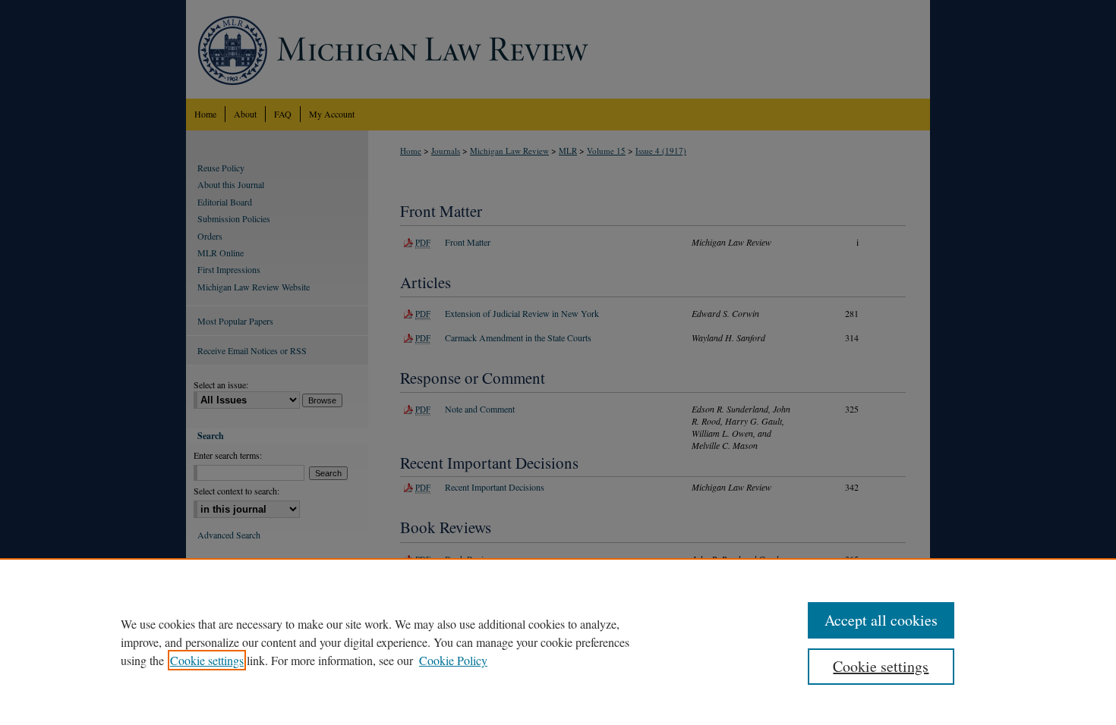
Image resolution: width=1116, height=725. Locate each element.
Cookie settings (207, 660)
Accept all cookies (881, 620)
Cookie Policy (453, 660)
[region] (558, 641)
